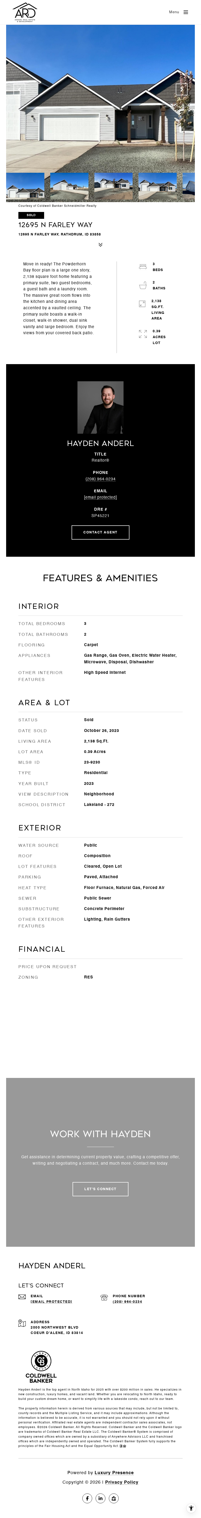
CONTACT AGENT (100, 532)
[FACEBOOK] (87, 1498)
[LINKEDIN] (100, 1498)
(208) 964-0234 (101, 479)
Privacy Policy (121, 1482)
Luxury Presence (114, 1473)
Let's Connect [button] (100, 1189)
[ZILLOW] (114, 1498)
